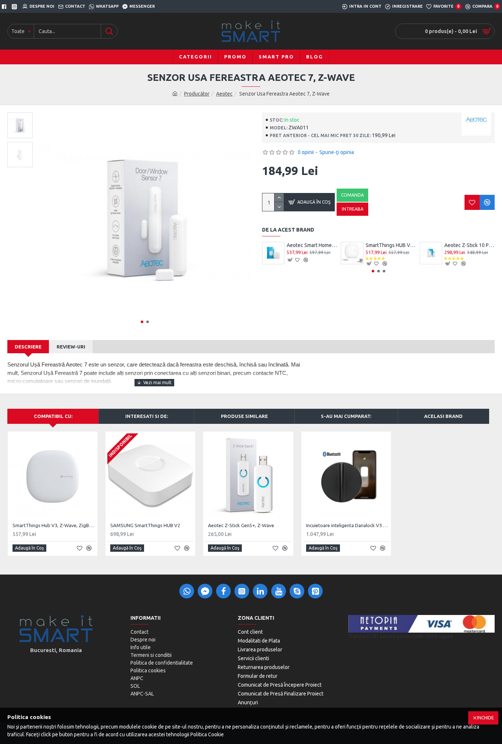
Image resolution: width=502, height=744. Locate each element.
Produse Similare (244, 416)
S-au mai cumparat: (346, 416)
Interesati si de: (146, 416)
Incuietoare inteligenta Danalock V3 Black (347, 525)
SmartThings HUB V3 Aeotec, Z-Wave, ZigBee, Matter (391, 245)
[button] (142, 322)
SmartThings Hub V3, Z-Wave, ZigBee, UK (54, 525)
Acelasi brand (443, 416)
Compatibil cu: (53, 416)
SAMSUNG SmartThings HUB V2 (145, 525)
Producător (196, 94)
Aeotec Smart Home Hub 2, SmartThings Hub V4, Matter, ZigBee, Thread (312, 245)
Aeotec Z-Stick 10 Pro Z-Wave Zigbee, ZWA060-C (469, 245)
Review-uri (71, 346)
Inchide (485, 717)
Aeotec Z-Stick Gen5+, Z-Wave (241, 525)
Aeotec (224, 94)
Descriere (28, 346)
